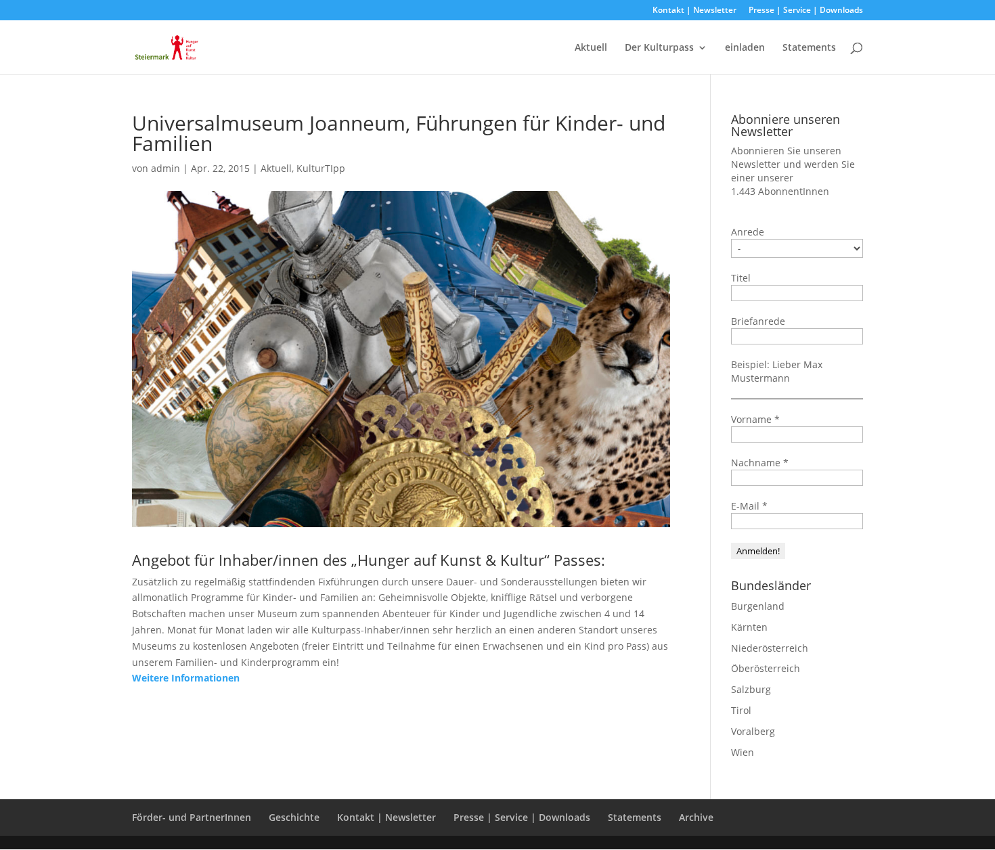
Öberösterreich (765, 668)
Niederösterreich (769, 648)
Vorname (755, 419)
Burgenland (757, 606)
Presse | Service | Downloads (806, 11)
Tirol (741, 710)
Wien (742, 752)
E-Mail (749, 505)
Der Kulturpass (659, 48)
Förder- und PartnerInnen (191, 817)
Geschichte (294, 817)
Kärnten (749, 627)
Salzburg (751, 689)
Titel (741, 277)
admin (165, 168)
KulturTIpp (320, 168)
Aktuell (591, 48)
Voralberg (753, 731)
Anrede (747, 231)
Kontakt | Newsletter (694, 11)
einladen (745, 48)
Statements (809, 48)
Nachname (760, 462)
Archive (696, 817)
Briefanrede (758, 321)
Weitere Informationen (186, 677)
